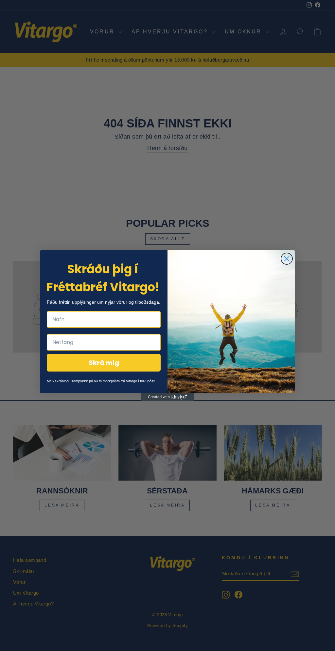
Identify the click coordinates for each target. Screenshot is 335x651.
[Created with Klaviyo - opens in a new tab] (167, 397)
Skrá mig (104, 362)
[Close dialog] (286, 258)
